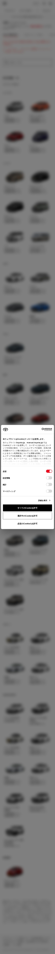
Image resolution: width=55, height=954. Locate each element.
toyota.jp (20, 442)
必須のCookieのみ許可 (27, 523)
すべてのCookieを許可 (27, 508)
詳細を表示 (42, 500)
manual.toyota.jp (35, 442)
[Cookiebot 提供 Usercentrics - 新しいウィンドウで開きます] (41, 429)
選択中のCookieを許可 (27, 516)
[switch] (49, 477)
